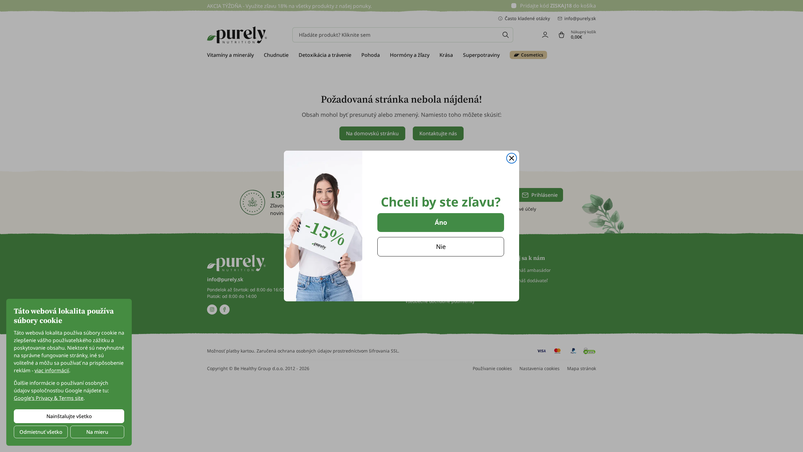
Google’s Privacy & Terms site (48, 398)
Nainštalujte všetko (69, 416)
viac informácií (52, 370)
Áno (441, 222)
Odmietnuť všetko (40, 431)
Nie (441, 246)
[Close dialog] (512, 158)
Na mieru (97, 431)
